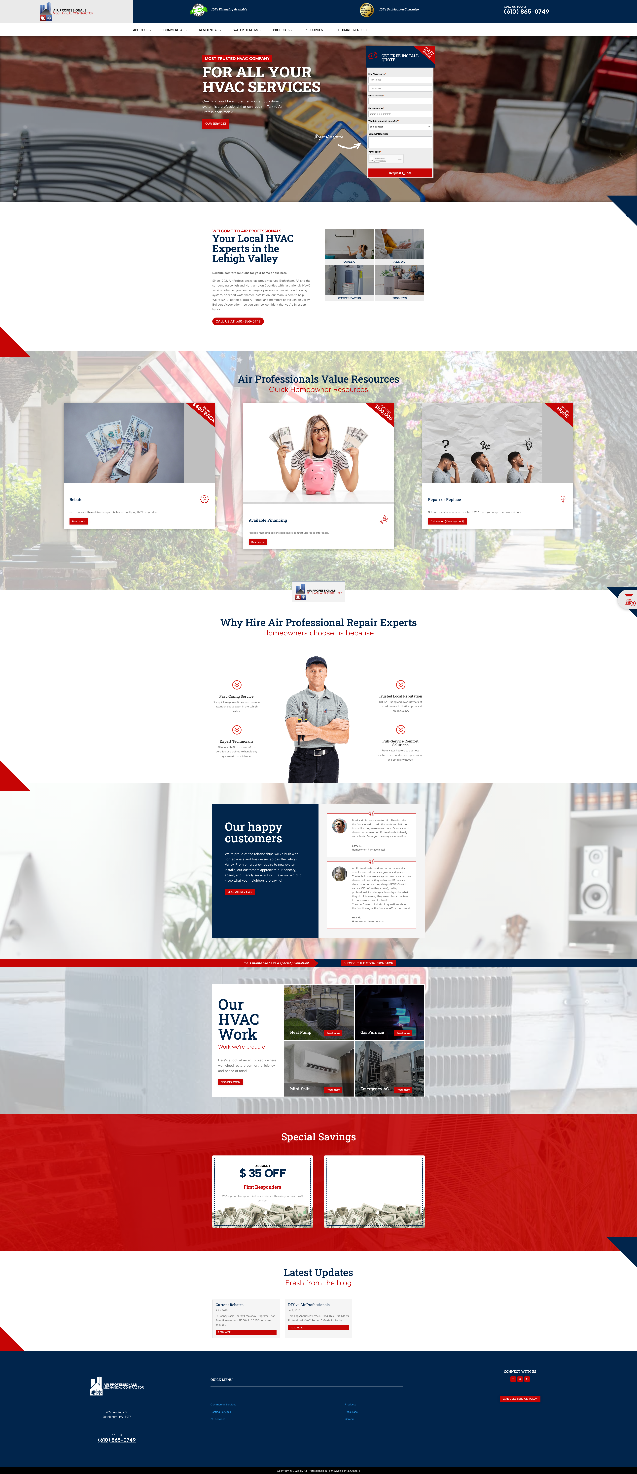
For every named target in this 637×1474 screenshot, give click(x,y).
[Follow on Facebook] (513, 1379)
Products (350, 1404)
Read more (78, 521)
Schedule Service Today (520, 1398)
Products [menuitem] (281, 30)
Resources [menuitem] (314, 30)
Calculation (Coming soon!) (447, 521)
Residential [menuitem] (208, 30)
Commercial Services (223, 1404)
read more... (225, 1332)
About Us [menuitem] (140, 30)
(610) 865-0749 (117, 1440)
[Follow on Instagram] (520, 1379)
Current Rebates (230, 1304)
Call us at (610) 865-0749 (238, 321)
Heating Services (221, 1411)
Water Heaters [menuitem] (245, 30)
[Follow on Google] (527, 1379)
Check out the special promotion (368, 963)
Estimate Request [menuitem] (352, 30)
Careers (349, 1419)
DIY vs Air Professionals (309, 1304)
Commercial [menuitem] (173, 30)
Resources (351, 1411)
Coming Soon (230, 1082)
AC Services (218, 1419)
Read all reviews (239, 892)
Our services (215, 123)
